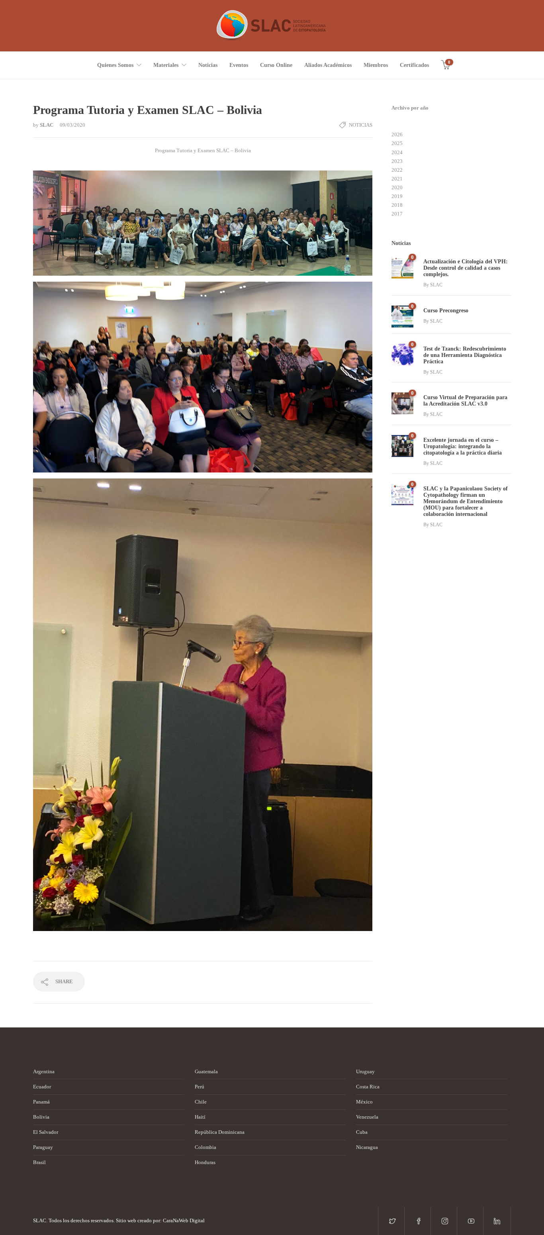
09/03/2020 (72, 125)
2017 (397, 214)
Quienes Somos (115, 65)
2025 (397, 143)
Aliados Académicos (328, 65)
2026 (397, 134)
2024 (397, 152)
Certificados (414, 65)
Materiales (165, 65)
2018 (397, 205)
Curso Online (276, 65)
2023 (397, 161)
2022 (397, 170)
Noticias (207, 65)
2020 (397, 187)
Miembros (376, 65)
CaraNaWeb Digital (184, 1220)
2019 (397, 196)
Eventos (238, 65)
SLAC (47, 125)
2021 (397, 179)
